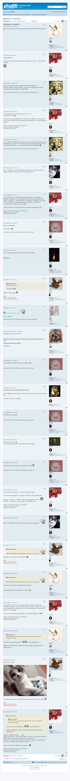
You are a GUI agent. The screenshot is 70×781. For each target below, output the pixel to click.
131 (55, 323)
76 (54, 102)
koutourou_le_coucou (54, 343)
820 (55, 239)
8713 (55, 44)
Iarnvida (51, 67)
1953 (55, 185)
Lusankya (51, 178)
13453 (55, 297)
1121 (55, 269)
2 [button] (64, 21)
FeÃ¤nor (51, 95)
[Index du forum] (11, 6)
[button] (66, 21)
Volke (50, 262)
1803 (55, 74)
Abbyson (51, 233)
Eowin (50, 397)
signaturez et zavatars (12, 19)
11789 (55, 350)
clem (50, 316)
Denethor (51, 446)
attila (50, 290)
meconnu (51, 38)
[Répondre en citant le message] (44, 25)
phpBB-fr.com (37, 767)
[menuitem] (13, 12)
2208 (55, 453)
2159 (55, 404)
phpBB (30, 765)
